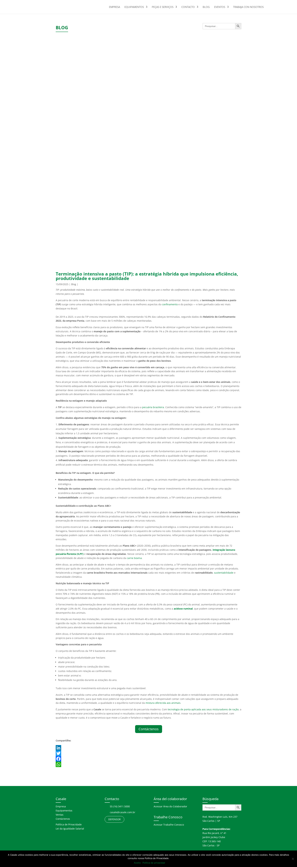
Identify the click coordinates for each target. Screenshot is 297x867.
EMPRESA (114, 7)
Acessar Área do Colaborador (170, 806)
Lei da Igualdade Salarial (70, 828)
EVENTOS (219, 7)
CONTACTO (188, 7)
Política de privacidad (153, 862)
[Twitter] (148, 753)
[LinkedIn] (148, 748)
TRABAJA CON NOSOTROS (248, 7)
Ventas (59, 814)
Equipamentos (64, 810)
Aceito (137, 862)
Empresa (61, 806)
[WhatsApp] (148, 764)
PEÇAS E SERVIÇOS (162, 7)
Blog (73, 284)
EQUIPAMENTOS (134, 7)
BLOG (206, 7)
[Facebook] (148, 759)
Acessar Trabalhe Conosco (169, 824)
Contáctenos (149, 729)
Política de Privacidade (69, 824)
